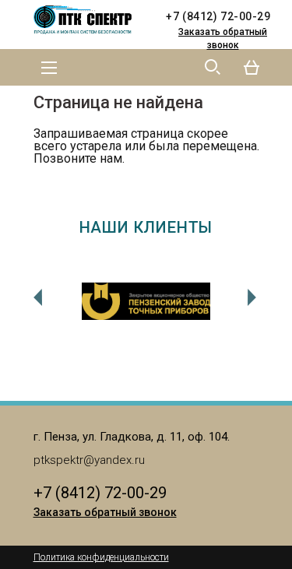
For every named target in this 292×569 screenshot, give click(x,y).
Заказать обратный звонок (222, 38)
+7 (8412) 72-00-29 (218, 16)
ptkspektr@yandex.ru (89, 460)
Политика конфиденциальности (101, 557)
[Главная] (87, 20)
